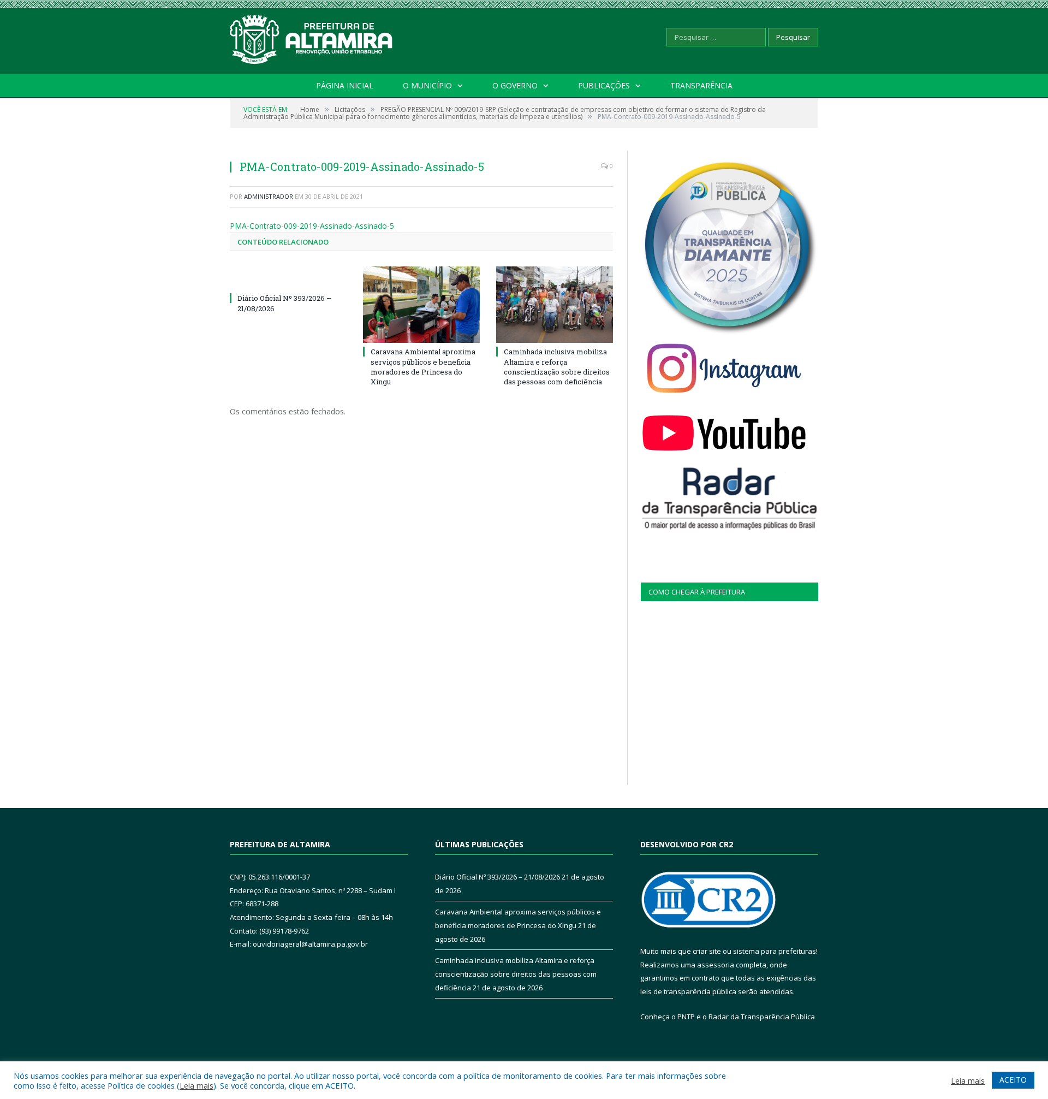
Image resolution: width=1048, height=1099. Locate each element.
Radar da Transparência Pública (761, 1016)
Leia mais (196, 1085)
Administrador (268, 196)
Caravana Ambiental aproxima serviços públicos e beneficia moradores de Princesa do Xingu (423, 367)
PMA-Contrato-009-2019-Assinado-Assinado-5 (312, 226)
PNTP (686, 1016)
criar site (707, 951)
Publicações (604, 85)
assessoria (715, 965)
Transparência (701, 85)
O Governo (515, 85)
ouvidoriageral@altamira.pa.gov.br (310, 944)
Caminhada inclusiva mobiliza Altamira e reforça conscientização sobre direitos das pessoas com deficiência (557, 367)
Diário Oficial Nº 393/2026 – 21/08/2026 (497, 877)
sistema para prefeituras (774, 951)
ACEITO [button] (1013, 1079)
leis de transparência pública (688, 991)
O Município (427, 85)
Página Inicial (344, 85)
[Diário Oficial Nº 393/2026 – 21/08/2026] (288, 277)
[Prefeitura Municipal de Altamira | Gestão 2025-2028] (312, 37)
